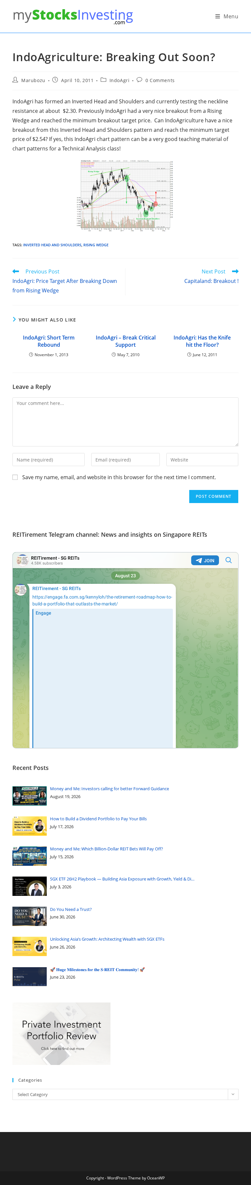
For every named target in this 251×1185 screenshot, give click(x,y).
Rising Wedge (96, 244)
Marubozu (33, 80)
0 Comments (160, 80)
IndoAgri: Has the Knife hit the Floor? (202, 341)
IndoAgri (119, 80)
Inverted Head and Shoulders (52, 244)
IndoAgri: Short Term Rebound (49, 341)
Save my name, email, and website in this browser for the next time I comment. (119, 477)
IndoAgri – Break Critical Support (126, 341)
